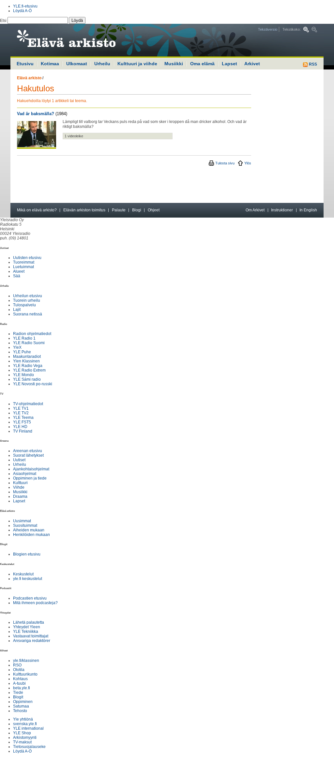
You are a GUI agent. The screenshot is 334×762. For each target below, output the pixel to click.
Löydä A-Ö (22, 10)
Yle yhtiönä (23, 719)
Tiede (18, 692)
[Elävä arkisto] (83, 40)
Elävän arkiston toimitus (84, 210)
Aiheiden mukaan (28, 530)
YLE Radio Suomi (29, 343)
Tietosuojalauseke (29, 746)
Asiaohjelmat (24, 473)
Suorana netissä (27, 314)
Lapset (229, 63)
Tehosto (20, 711)
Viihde (18, 487)
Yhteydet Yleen (26, 627)
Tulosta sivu (225, 163)
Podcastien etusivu (30, 598)
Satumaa (21, 706)
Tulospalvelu (24, 305)
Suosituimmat (25, 525)
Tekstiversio (267, 29)
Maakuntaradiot (27, 356)
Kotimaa (50, 63)
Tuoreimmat (23, 262)
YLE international (28, 728)
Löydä (77, 20)
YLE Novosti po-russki (32, 384)
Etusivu (25, 63)
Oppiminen (23, 701)
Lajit (17, 309)
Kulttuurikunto (25, 674)
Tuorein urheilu (26, 300)
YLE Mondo (23, 375)
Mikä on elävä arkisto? (37, 210)
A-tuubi (19, 683)
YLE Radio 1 (24, 338)
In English (308, 210)
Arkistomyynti (25, 737)
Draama (20, 496)
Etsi (4, 20)
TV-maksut (22, 742)
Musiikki (173, 63)
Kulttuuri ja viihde (137, 63)
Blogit (18, 697)
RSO (17, 665)
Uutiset (19, 460)
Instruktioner (282, 210)
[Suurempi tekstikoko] (306, 29)
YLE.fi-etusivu (25, 6)
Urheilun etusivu (27, 296)
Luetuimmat (23, 267)
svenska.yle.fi (25, 724)
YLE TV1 (21, 408)
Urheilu (102, 63)
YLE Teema (23, 417)
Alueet (18, 271)
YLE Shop (22, 733)
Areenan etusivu (27, 451)
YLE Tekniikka (25, 631)
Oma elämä (202, 63)
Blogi (136, 210)
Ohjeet (153, 210)
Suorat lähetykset (28, 455)
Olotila (18, 669)
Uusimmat (22, 521)
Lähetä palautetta (28, 622)
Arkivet (252, 63)
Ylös (247, 163)
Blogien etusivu (26, 554)
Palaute (119, 210)
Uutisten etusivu (27, 257)
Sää (16, 276)
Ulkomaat (76, 63)
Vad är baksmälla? (35, 113)
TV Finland (22, 431)
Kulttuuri (20, 482)
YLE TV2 (21, 413)
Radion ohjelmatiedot (32, 333)
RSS (312, 64)
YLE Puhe (22, 352)
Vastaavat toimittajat (30, 636)
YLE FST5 (22, 422)
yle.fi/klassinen (26, 660)
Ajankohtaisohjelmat (31, 469)
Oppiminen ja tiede (30, 478)
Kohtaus (20, 679)
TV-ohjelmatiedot (28, 404)
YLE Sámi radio (27, 379)
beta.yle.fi (21, 688)
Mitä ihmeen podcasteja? (35, 603)
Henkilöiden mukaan (31, 534)
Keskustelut (23, 574)
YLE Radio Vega (27, 365)
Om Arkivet (255, 210)
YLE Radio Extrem (29, 370)
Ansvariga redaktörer (31, 640)
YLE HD (20, 426)
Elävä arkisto (29, 78)
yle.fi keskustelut (27, 578)
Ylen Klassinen (26, 361)
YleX (17, 347)
